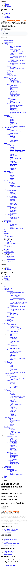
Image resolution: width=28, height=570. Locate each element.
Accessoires (13, 141)
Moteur (8, 144)
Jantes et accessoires (12, 196)
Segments (12, 148)
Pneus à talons (13, 193)
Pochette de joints (14, 145)
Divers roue (10, 214)
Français (7, 4)
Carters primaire (14, 85)
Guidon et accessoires (12, 61)
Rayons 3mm (13, 210)
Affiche (12, 225)
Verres (11, 138)
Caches (12, 122)
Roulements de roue (15, 217)
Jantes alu (12, 201)
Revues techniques (14, 224)
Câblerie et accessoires (18, 52)
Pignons (12, 185)
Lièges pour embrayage (15, 158)
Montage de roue (11, 243)
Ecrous (11, 179)
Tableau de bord (14, 110)
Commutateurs (13, 130)
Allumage (9, 116)
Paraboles (12, 137)
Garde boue (10, 74)
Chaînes (12, 187)
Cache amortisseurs (14, 81)
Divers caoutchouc (14, 95)
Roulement (12, 165)
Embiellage (12, 161)
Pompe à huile (13, 164)
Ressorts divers (13, 67)
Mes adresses (7, 542)
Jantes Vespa (13, 203)
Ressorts (9, 66)
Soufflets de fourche (15, 94)
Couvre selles (13, 99)
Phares (8, 134)
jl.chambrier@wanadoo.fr (10, 565)
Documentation (10, 222)
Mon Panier (6, 16)
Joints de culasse (14, 155)
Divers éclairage (14, 133)
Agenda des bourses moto (10, 530)
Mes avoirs (6, 541)
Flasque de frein (14, 80)
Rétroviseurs (13, 109)
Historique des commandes (10, 539)
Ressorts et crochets (15, 102)
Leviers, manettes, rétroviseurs (17, 63)
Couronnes (12, 183)
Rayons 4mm (13, 213)
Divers (8, 70)
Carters (8, 84)
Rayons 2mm (13, 207)
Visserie (12, 71)
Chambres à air (13, 194)
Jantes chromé (13, 197)
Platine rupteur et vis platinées (17, 126)
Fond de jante (13, 204)
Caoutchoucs (10, 88)
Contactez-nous (7, 532)
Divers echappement (15, 173)
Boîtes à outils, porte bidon (16, 105)
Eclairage (9, 129)
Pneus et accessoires (12, 190)
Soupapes (12, 159)
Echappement (10, 172)
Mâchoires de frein (11, 75)
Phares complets (14, 140)
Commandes (10, 45)
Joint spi (12, 166)
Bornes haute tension (15, 124)
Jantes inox (12, 199)
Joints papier (13, 152)
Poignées (12, 89)
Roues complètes (14, 215)
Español (7, 5)
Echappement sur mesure (10, 551)
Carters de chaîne (14, 87)
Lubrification (13, 168)
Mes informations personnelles (11, 543)
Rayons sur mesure (8, 552)
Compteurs (15, 50)
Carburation (13, 169)
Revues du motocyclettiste (16, 228)
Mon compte (7, 13)
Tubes (11, 176)
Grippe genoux (13, 96)
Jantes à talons (13, 200)
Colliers (12, 178)
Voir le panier (4, 31)
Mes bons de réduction (9, 545)
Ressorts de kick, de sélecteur (17, 68)
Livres (11, 227)
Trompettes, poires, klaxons (20, 56)
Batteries (12, 117)
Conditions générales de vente (11, 529)
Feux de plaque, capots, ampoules (18, 131)
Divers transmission (15, 186)
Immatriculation (14, 106)
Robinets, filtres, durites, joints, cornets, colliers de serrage (17, 150)
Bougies (12, 120)
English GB (8, 6)
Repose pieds (13, 108)
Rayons (9, 206)
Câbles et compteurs (15, 49)
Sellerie (8, 98)
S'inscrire (3, 508)
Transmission (10, 182)
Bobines (12, 119)
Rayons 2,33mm (14, 208)
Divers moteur (13, 162)
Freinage (9, 73)
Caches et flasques (11, 78)
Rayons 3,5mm (13, 211)
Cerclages (12, 136)
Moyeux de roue (14, 218)
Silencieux (12, 175)
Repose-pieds (13, 91)
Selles (11, 101)
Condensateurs (13, 123)
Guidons (12, 64)
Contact (6, 14)
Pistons (11, 157)
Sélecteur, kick (13, 92)
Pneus (11, 192)
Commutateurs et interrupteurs (17, 60)
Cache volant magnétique (16, 82)
